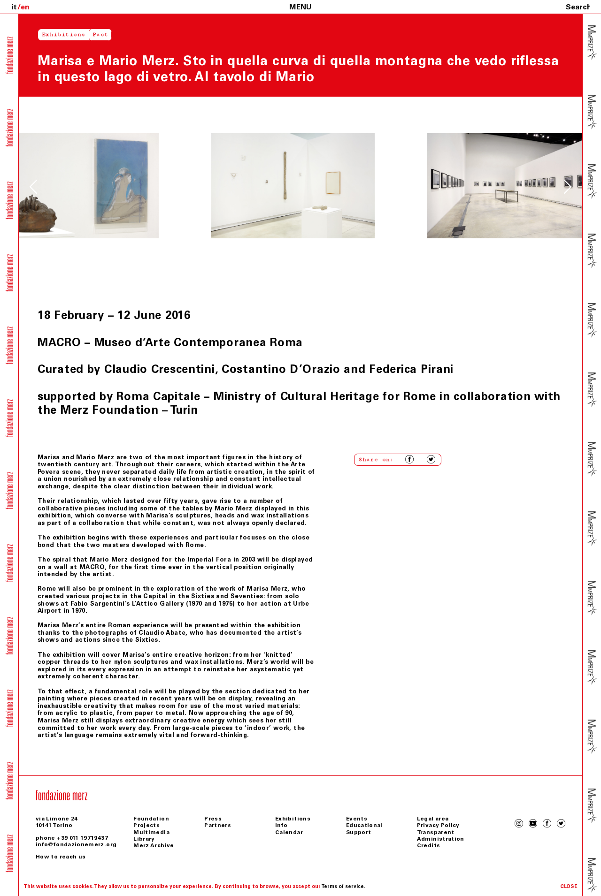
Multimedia (151, 832)
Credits (428, 845)
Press (213, 818)
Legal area (433, 818)
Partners (217, 825)
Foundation (151, 818)
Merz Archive (153, 845)
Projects (146, 825)
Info (281, 825)
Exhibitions (63, 34)
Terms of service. (343, 886)
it (14, 6)
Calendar (289, 832)
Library (144, 838)
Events (356, 818)
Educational (364, 825)
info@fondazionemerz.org (76, 844)
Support (358, 832)
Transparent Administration (440, 835)
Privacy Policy (438, 825)
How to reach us (60, 856)
